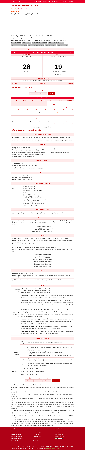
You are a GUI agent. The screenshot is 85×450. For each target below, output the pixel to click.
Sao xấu (14, 199)
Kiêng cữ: (14, 243)
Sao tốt (13, 188)
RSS (34, 438)
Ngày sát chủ (15, 175)
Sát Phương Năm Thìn (16, 353)
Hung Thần (14, 371)
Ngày (29, 378)
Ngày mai (70, 83)
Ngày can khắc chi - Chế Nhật (19, 179)
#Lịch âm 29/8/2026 (63, 45)
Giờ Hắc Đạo (15, 140)
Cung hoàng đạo (37, 436)
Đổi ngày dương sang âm (17, 436)
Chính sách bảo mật (59, 434)
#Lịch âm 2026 (27, 42)
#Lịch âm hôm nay (16, 42)
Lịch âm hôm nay (15, 432)
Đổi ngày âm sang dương (17, 438)
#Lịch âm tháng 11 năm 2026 (36, 45)
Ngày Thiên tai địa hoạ (17, 177)
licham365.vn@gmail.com (52, 448)
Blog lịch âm (36, 440)
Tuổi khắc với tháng (17, 168)
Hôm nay (42, 83)
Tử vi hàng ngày (37, 432)
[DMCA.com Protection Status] (59, 438)
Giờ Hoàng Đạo (15, 137)
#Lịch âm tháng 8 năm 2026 (39, 42)
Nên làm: (14, 240)
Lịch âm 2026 (14, 440)
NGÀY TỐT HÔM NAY (48, 1)
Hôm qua (14, 83)
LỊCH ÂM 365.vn (15, 1)
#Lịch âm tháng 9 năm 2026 (56, 42)
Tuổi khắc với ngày (16, 165)
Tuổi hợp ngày (15, 163)
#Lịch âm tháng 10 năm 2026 (19, 45)
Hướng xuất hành (17, 290)
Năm (42, 91)
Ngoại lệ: (14, 245)
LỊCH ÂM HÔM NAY (38, 1)
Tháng (34, 91)
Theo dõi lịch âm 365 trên (24, 8)
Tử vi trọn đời (36, 434)
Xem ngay (51, 93)
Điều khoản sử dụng (59, 436)
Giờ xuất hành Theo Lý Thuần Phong (16, 314)
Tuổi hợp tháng (15, 167)
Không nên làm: (16, 275)
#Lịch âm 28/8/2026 (50, 45)
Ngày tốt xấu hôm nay (16, 434)
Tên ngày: (14, 238)
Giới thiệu (57, 432)
